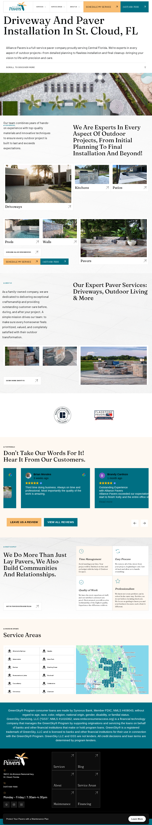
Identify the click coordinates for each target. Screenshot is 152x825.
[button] (41, 6)
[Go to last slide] (144, 523)
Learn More (137, 819)
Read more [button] (100, 501)
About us (73, 7)
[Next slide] (134, 523)
